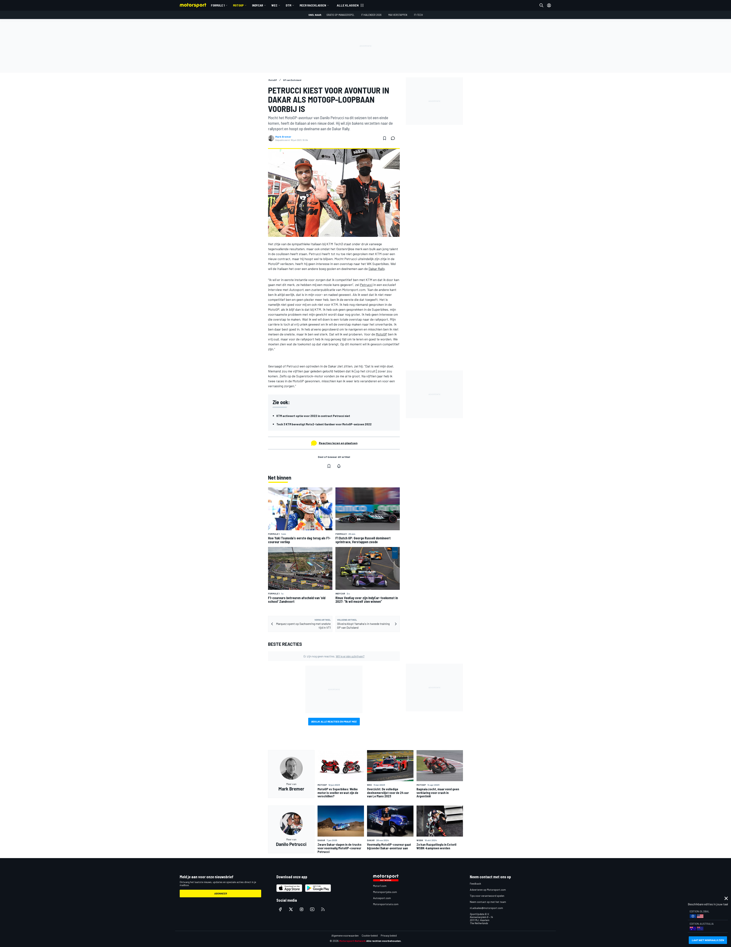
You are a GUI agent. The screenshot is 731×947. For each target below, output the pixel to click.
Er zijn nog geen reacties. (334, 656)
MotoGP (238, 5)
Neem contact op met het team (488, 901)
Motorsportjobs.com (385, 892)
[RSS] (323, 909)
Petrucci (366, 285)
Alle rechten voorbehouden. (383, 940)
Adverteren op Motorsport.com (488, 889)
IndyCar (257, 5)
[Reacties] (394, 138)
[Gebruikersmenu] (549, 5)
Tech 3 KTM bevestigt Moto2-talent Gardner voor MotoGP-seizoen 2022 (324, 424)
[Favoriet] (384, 138)
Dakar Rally (377, 269)
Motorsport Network (352, 940)
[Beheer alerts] (339, 466)
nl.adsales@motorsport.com (486, 907)
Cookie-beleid (370, 935)
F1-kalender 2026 (371, 14)
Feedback (475, 883)
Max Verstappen (397, 14)
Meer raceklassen (313, 5)
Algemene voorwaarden (345, 935)
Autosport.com (382, 898)
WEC (274, 5)
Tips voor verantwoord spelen (487, 895)
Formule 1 (218, 5)
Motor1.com (379, 885)
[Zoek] (541, 5)
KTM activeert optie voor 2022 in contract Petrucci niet (313, 416)
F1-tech (418, 14)
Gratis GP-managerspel (340, 14)
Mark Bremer (283, 136)
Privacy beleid (389, 935)
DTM (288, 5)
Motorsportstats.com (385, 904)
